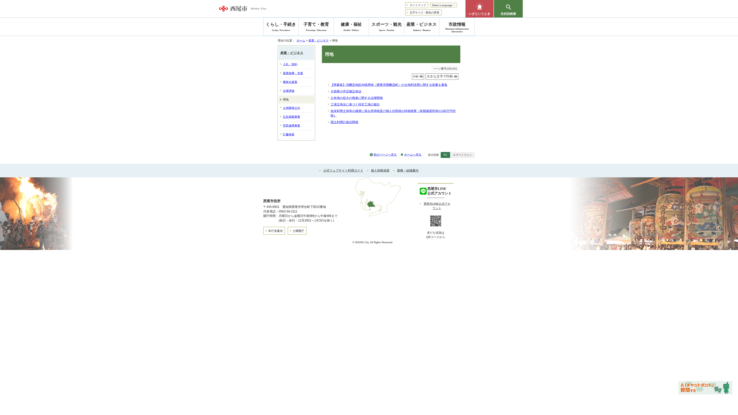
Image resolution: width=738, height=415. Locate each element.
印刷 (415, 76)
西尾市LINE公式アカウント (437, 206)
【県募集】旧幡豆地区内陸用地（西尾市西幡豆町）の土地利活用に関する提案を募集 (389, 84)
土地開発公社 (291, 108)
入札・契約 (290, 64)
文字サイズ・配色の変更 (424, 12)
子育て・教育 (316, 26)
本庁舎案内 (275, 230)
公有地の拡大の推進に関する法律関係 (357, 98)
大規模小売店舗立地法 (346, 91)
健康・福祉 (351, 26)
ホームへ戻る (412, 154)
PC (445, 154)
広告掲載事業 (291, 116)
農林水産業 (290, 82)
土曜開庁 (298, 230)
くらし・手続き (281, 26)
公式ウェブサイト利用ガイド (343, 170)
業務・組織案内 (408, 170)
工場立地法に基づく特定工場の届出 (355, 104)
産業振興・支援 (293, 73)
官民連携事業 (291, 125)
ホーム (301, 40)
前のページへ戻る (385, 154)
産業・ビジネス (318, 40)
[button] (479, 8)
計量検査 (288, 134)
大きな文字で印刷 (440, 76)
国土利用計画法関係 (344, 122)
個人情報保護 (380, 170)
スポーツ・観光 (386, 26)
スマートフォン (462, 154)
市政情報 (457, 27)
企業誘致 (288, 90)
